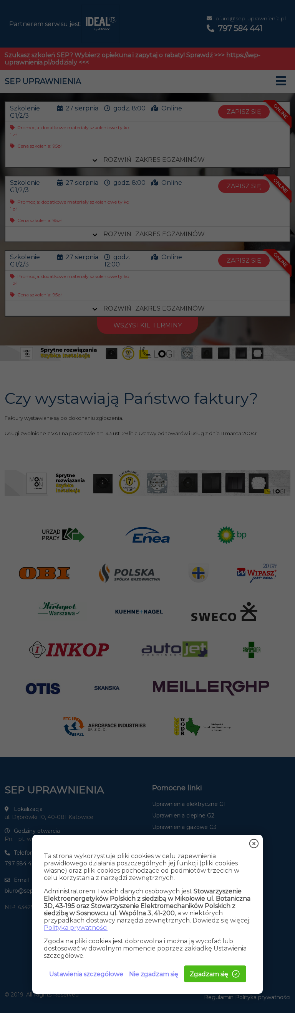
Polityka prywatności (76, 927)
